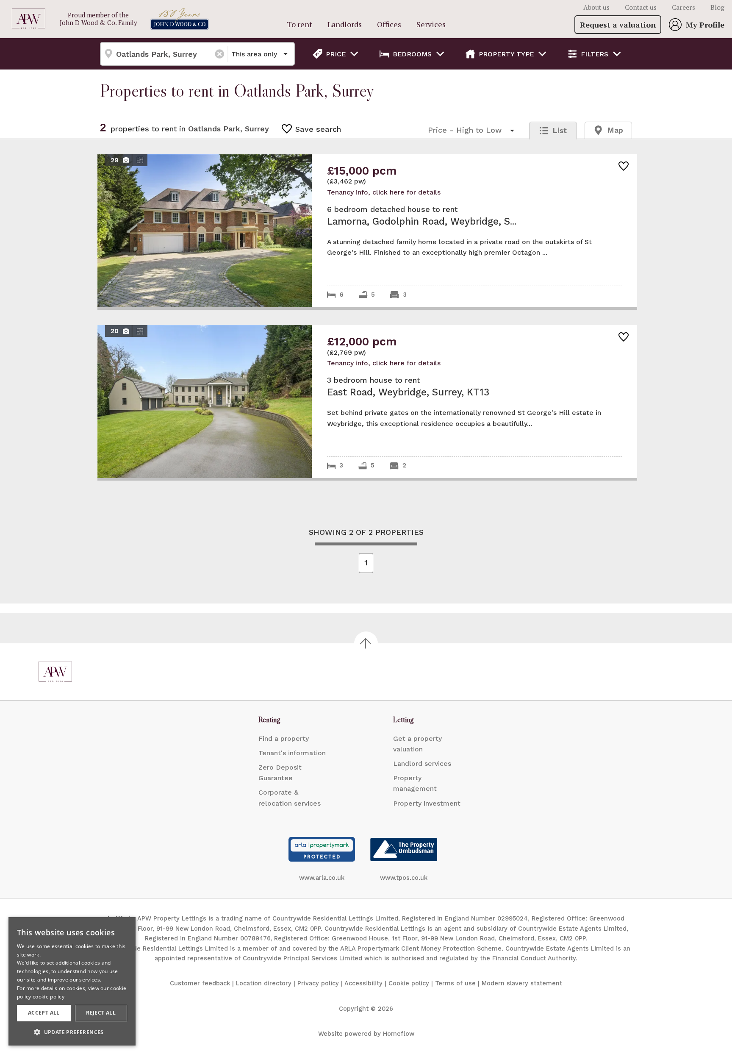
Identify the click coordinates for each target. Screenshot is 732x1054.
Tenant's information (292, 753)
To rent (299, 24)
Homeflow (398, 1033)
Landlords (344, 24)
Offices (389, 24)
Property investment (426, 803)
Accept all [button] (44, 1012)
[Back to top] (55, 671)
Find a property (283, 738)
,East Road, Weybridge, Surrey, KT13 (367, 401)
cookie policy (48, 996)
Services (431, 24)
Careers (683, 7)
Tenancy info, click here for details (384, 192)
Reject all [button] (101, 1012)
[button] (72, 1032)
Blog (717, 7)
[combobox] (163, 54)
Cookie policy (408, 983)
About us (596, 7)
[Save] (623, 166)
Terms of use (455, 983)
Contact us (641, 7)
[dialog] (72, 981)
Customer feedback (200, 983)
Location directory (263, 983)
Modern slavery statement (522, 983)
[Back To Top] (366, 643)
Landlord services (422, 763)
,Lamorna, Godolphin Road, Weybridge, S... (367, 230)
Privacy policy (318, 983)
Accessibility (363, 983)
